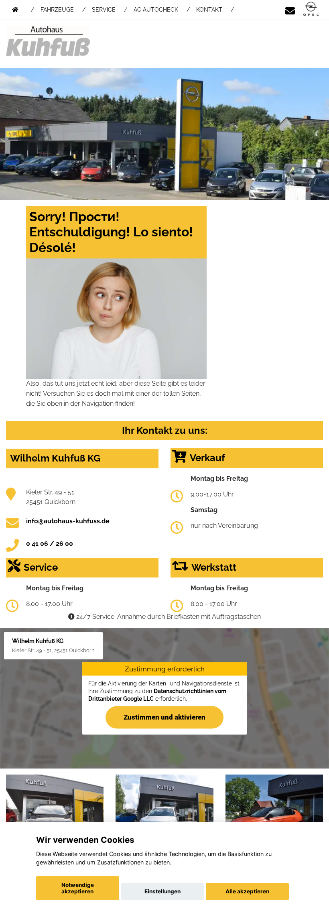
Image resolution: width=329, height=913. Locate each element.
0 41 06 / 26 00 (49, 543)
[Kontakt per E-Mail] (290, 9)
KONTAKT (209, 9)
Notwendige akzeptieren (77, 888)
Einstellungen (162, 891)
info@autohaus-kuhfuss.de (68, 521)
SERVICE (104, 9)
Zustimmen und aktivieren (164, 717)
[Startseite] (311, 9)
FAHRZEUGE (57, 9)
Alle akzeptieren (247, 891)
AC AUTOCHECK (156, 9)
